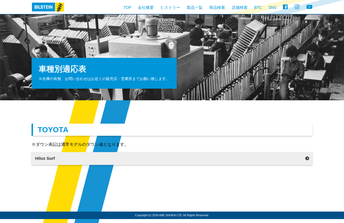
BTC (258, 7)
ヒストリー (170, 7)
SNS (272, 7)
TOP (127, 7)
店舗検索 (240, 7)
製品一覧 (195, 7)
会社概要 (146, 7)
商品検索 (217, 7)
